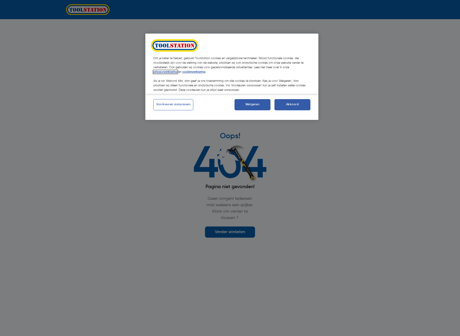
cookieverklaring (194, 72)
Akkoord (292, 104)
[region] (231, 77)
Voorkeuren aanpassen (173, 104)
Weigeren (252, 104)
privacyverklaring (165, 72)
